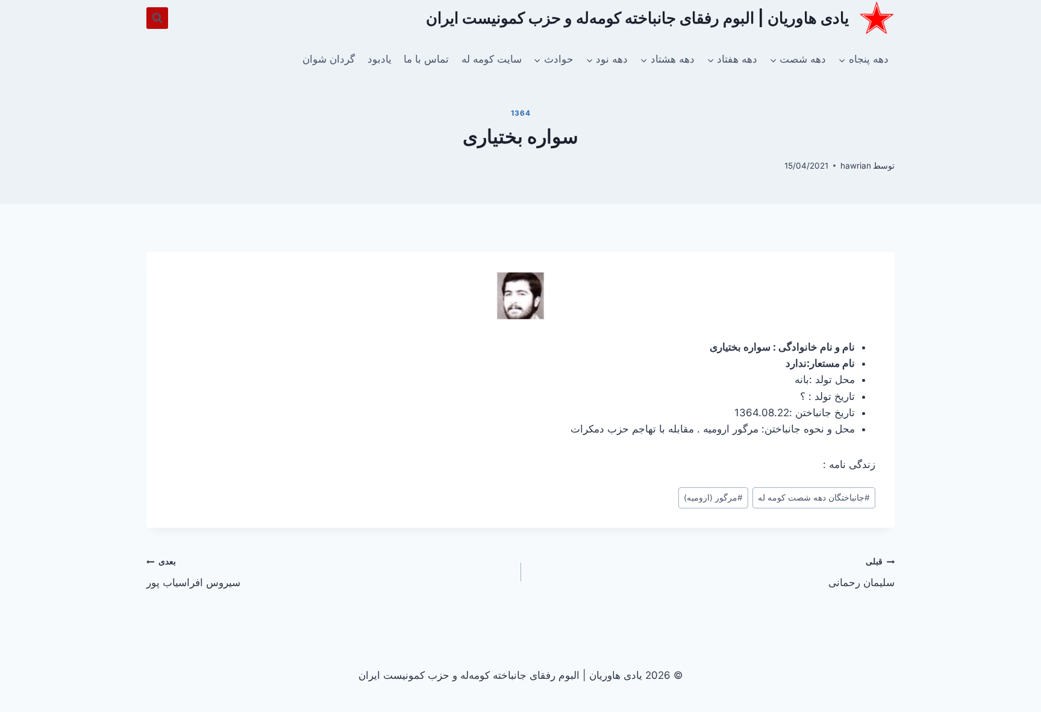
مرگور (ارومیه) (713, 497)
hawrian (855, 165)
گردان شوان (328, 59)
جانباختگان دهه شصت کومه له (814, 497)
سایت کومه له (491, 59)
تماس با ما (426, 59)
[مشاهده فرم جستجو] (157, 18)
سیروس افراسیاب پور (193, 573)
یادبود (379, 59)
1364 (520, 112)
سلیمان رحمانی (861, 573)
